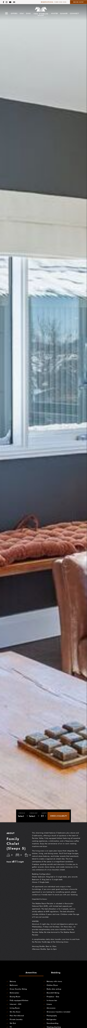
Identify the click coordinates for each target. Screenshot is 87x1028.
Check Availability (58, 816)
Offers (14, 13)
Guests (44, 813)
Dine (28, 13)
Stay (22, 13)
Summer (64, 13)
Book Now (78, 2)
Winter (54, 13)
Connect (74, 13)
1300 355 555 (60, 2)
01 (42, 815)
